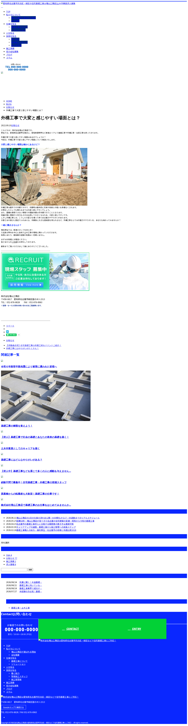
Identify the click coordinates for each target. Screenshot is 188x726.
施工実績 (10, 48)
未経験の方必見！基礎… (30, 591)
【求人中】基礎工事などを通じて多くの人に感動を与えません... (36, 471)
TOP (8, 11)
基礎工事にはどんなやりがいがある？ (21, 459)
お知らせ (15, 125)
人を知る (10, 33)
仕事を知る (11, 23)
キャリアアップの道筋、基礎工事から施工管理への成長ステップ (46, 527)
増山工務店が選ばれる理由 (23, 17)
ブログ (9, 54)
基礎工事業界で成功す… (30, 588)
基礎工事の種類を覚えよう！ (17, 425)
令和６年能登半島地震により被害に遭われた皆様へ (29, 366)
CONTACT (10, 72)
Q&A (9, 555)
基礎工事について (19, 26)
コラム (9, 57)
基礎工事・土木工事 (20, 607)
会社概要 (15, 20)
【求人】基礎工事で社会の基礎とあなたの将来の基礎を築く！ (35, 437)
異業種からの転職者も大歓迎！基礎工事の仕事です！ (30, 493)
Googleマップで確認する (13, 707)
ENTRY (136, 629)
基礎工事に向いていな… (30, 585)
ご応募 (14, 242)
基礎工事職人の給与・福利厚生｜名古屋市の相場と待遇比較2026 (46, 530)
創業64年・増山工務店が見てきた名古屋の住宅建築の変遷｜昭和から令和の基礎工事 (55, 520)
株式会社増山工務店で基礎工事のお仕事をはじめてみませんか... (36, 504)
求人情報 (11, 564)
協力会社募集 (12, 51)
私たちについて (13, 14)
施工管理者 (16, 45)
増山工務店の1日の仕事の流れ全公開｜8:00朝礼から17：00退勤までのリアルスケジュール (58, 517)
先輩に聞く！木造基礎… (30, 582)
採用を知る (11, 36)
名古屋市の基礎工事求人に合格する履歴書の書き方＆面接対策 (45, 523)
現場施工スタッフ (19, 42)
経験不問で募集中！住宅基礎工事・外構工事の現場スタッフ (34, 482)
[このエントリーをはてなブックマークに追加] (7, 332)
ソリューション (18, 29)
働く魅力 (15, 39)
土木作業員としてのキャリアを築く (20, 448)
